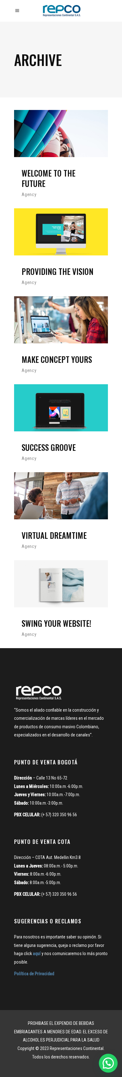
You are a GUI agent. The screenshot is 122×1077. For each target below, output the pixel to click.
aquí (37, 953)
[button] (108, 1063)
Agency (29, 194)
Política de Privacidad (34, 973)
